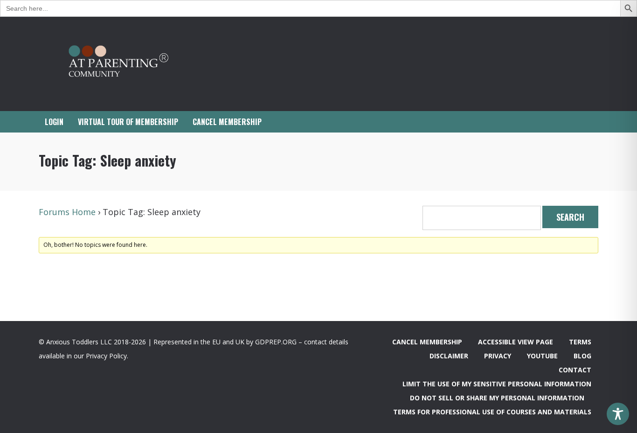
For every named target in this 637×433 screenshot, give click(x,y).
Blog (582, 355)
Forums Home (67, 211)
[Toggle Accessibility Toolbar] (618, 414)
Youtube (542, 355)
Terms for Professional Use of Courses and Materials (492, 411)
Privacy (497, 355)
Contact (575, 369)
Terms (580, 341)
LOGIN (54, 121)
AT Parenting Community (132, 63)
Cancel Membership (427, 341)
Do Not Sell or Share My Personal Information (497, 397)
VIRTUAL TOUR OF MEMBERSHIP (128, 121)
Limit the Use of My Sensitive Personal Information (496, 383)
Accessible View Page (515, 341)
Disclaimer (448, 355)
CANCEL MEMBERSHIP (227, 121)
